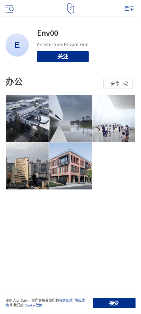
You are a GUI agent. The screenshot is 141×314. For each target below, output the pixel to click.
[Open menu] (9, 8)
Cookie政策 (33, 305)
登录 (129, 8)
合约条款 (66, 300)
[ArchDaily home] (70, 8)
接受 (114, 303)
